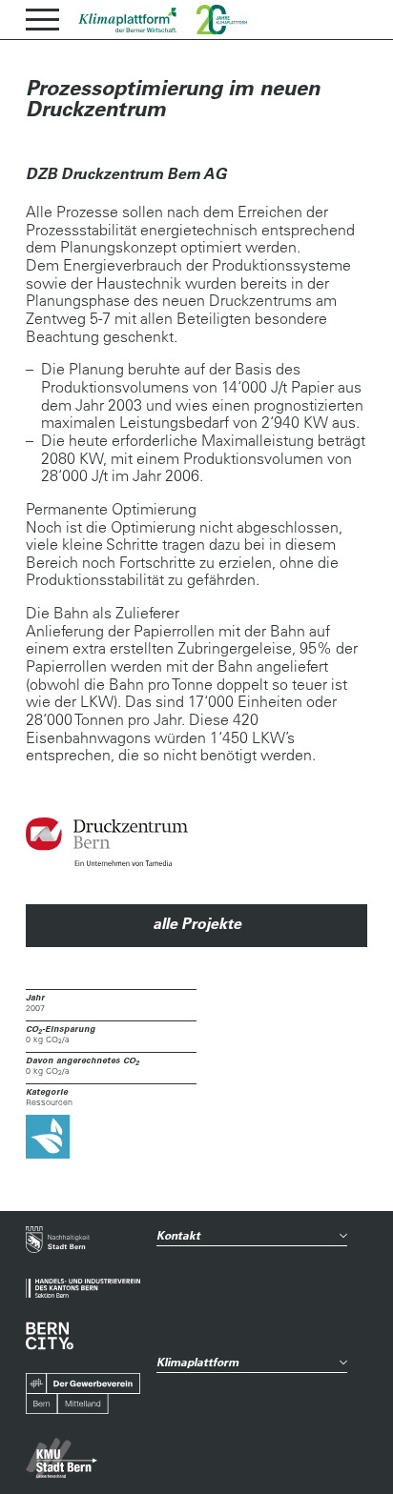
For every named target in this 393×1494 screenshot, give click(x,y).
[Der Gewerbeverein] (83, 1394)
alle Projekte (197, 923)
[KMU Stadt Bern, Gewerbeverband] (61, 1458)
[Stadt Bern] (58, 1241)
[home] (127, 20)
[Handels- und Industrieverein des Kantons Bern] (83, 1289)
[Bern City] (49, 1336)
